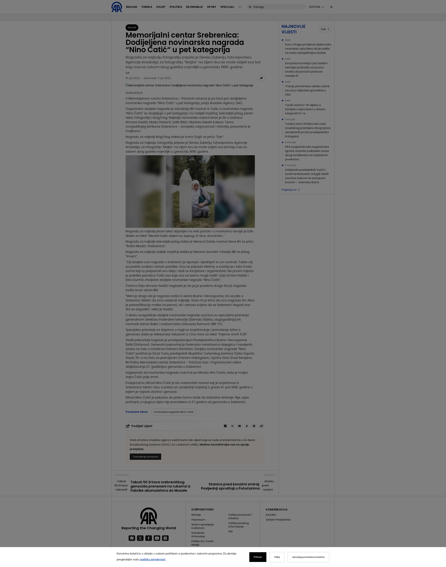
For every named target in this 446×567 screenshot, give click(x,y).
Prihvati (258, 557)
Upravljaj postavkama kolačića (308, 557)
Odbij (277, 557)
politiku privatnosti (152, 559)
